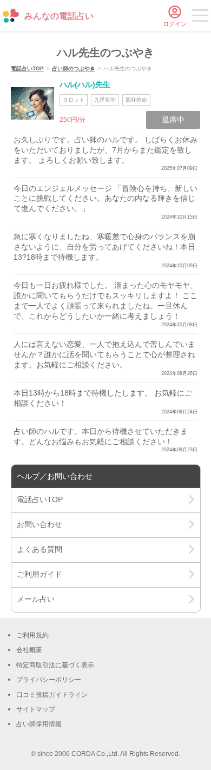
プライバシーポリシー (48, 679)
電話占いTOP (27, 68)
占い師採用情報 (39, 724)
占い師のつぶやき (73, 68)
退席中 (173, 119)
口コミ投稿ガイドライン (52, 695)
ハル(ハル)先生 (85, 84)
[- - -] (200, 17)
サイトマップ (35, 709)
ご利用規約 (32, 635)
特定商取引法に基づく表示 (55, 665)
